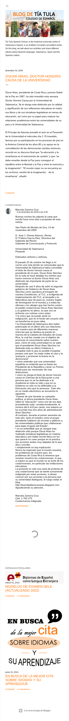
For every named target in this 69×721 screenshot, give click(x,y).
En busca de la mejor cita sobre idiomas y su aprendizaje (29, 680)
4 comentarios (23, 689)
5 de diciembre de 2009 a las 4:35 (32, 212)
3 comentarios (23, 596)
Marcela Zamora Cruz (27, 209)
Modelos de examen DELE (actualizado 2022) (28, 588)
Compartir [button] (9, 193)
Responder (21, 506)
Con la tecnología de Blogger (37, 710)
